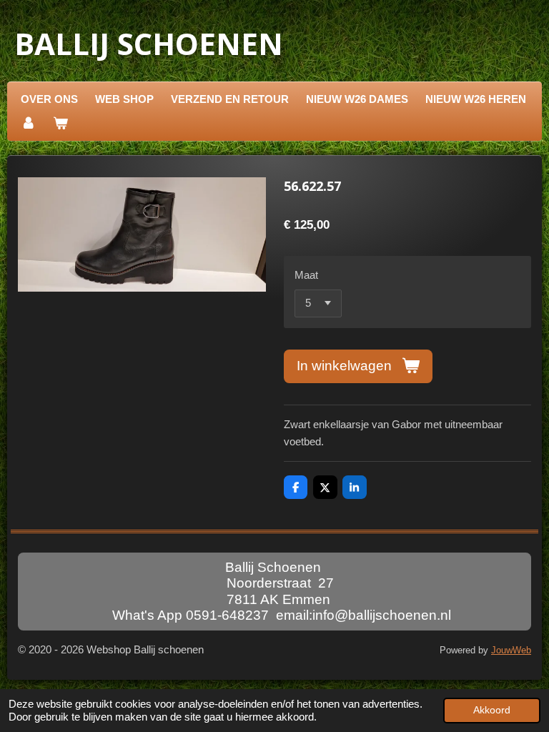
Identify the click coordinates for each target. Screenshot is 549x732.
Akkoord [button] (491, 710)
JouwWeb (511, 651)
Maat (306, 275)
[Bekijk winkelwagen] (60, 124)
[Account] (28, 124)
